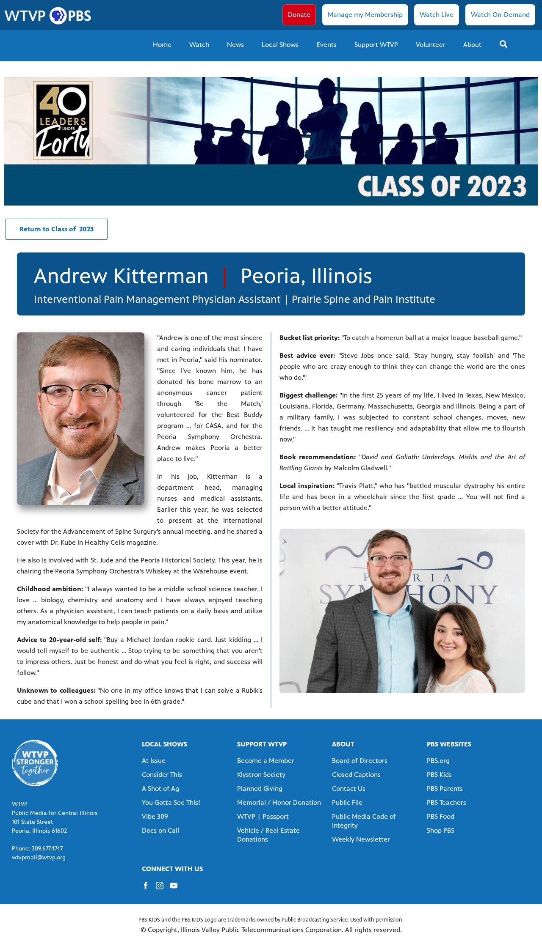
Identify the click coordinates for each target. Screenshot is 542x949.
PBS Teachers (446, 802)
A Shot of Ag (160, 788)
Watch (199, 45)
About (472, 45)
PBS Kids (439, 775)
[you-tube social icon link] (177, 889)
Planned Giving (259, 788)
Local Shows (280, 45)
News (235, 45)
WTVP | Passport (263, 816)
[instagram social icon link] (163, 889)
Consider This (162, 775)
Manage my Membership (365, 15)
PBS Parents (445, 788)
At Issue (154, 761)
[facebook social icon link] (149, 889)
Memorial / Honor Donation (279, 802)
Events (326, 45)
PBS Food (440, 816)
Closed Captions (356, 775)
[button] (57, 229)
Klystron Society (261, 775)
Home (162, 45)
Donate (299, 15)
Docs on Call (160, 830)
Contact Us (348, 788)
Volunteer (430, 45)
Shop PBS (440, 830)
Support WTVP (376, 45)
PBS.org (438, 761)
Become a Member (265, 761)
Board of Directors (359, 761)
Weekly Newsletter (361, 839)
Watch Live (437, 15)
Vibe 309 (155, 816)
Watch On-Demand (500, 15)
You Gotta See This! (171, 802)
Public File (347, 802)
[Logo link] (35, 762)
